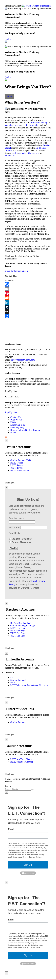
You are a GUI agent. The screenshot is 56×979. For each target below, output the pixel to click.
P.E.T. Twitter (16, 463)
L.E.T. (13, 677)
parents (22, 153)
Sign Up (13, 548)
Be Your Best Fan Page (20, 623)
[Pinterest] (28, 293)
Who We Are (16, 420)
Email (11, 829)
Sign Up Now (11, 412)
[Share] (28, 316)
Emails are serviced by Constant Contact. (26, 857)
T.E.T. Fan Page (17, 633)
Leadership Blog (17, 425)
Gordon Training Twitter (21, 460)
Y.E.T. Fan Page (17, 636)
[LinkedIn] (28, 302)
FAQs (13, 422)
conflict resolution (31, 125)
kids (29, 153)
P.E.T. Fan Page (17, 630)
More (9, 96)
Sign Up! (28, 865)
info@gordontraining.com (23, 360)
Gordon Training (18, 680)
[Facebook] (28, 284)
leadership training (39, 122)
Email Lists (14, 533)
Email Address (16, 518)
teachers (36, 153)
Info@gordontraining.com (16, 271)
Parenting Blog (17, 427)
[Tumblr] (28, 307)
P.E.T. (13, 682)
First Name (14, 527)
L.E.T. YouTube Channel (21, 759)
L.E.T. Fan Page (17, 628)
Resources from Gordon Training (25, 430)
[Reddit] (28, 298)
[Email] (28, 289)
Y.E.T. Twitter (16, 468)
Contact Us (15, 417)
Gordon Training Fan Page (22, 625)
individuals (10, 155)
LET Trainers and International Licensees (29, 685)
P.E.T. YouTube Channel (21, 762)
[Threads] (28, 311)
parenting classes (12, 125)
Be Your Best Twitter (19, 470)
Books (13, 432)
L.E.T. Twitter (16, 465)
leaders (15, 153)
